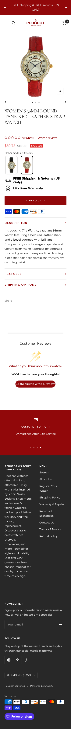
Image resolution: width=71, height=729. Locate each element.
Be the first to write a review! (35, 384)
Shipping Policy (49, 497)
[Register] (60, 624)
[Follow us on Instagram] (9, 660)
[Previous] (6, 102)
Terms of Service (50, 529)
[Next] (64, 102)
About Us (45, 479)
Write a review (47, 138)
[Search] (13, 23)
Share (8, 300)
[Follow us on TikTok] (26, 660)
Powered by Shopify (41, 685)
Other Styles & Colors (19, 153)
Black (11, 165)
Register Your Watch (48, 488)
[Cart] (64, 23)
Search (43, 472)
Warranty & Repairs (52, 504)
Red (27, 165)
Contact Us (46, 522)
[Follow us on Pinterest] (17, 660)
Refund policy (48, 536)
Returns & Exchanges (46, 513)
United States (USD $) (19, 675)
